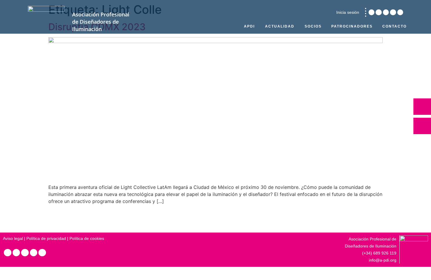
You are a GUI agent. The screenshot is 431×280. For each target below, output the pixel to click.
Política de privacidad (46, 238)
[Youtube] (400, 12)
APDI (249, 26)
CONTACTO (394, 26)
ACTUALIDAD (279, 26)
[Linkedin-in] (371, 12)
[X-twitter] (386, 12)
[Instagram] (378, 12)
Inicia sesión (347, 12)
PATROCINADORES (352, 26)
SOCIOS (313, 26)
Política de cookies (86, 238)
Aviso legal (13, 238)
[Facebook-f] (393, 12)
